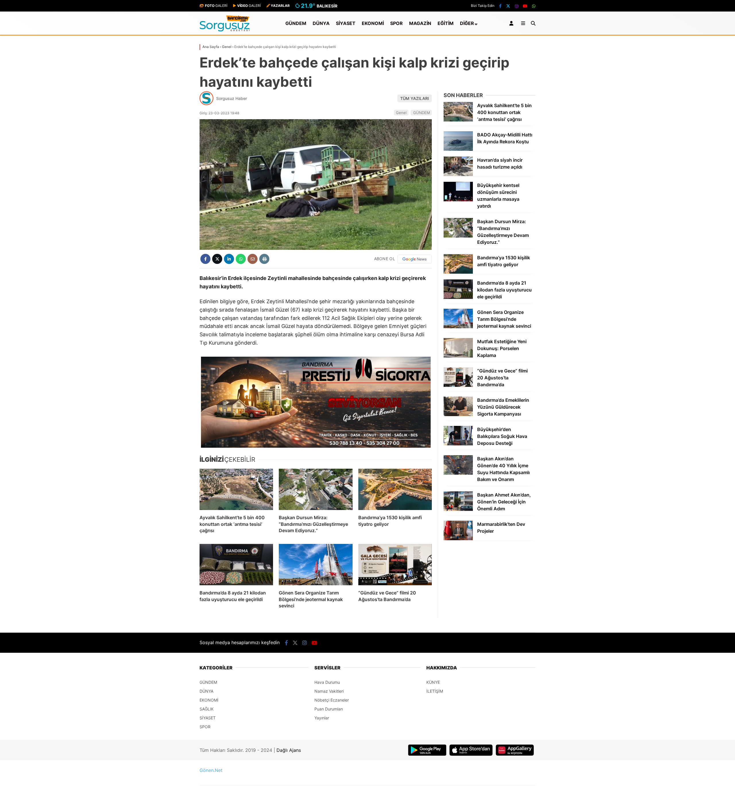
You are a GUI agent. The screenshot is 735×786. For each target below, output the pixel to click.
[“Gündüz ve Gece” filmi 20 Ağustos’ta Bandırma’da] (395, 564)
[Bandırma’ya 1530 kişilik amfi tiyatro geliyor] (395, 489)
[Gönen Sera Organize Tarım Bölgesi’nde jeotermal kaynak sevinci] (315, 564)
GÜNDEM (295, 23)
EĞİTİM (446, 23)
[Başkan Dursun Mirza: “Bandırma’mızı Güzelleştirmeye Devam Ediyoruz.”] (315, 489)
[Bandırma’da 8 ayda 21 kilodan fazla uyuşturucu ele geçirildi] (236, 564)
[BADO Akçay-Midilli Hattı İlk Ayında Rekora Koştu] (458, 149)
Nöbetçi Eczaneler (331, 700)
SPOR (396, 23)
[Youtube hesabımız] (525, 5)
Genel (401, 112)
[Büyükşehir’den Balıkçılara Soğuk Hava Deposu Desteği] (458, 443)
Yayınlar (321, 717)
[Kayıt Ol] (512, 23)
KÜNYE (433, 682)
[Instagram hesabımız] (516, 5)
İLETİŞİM (434, 691)
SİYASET (345, 23)
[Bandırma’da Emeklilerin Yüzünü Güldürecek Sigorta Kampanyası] (458, 414)
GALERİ (216, 5)
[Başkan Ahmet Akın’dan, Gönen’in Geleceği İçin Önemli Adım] (458, 509)
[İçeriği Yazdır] (264, 259)
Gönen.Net (211, 770)
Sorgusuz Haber (231, 98)
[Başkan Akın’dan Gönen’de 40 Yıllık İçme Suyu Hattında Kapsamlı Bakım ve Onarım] (458, 473)
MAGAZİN (420, 23)
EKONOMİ (373, 23)
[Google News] (414, 259)
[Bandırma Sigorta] (316, 402)
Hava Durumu (327, 682)
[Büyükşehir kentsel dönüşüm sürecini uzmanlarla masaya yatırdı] (458, 199)
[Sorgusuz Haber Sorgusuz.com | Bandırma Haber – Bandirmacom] (225, 30)
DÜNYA (321, 23)
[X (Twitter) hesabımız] (508, 5)
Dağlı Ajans (288, 750)
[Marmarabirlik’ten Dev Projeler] (458, 538)
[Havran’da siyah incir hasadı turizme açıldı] (458, 174)
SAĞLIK (207, 708)
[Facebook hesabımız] (500, 5)
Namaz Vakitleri (329, 691)
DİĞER (467, 23)
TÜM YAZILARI (414, 98)
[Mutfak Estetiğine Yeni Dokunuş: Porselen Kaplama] (458, 356)
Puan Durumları (328, 708)
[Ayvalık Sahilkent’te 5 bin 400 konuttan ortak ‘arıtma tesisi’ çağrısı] (236, 489)
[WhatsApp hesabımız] (533, 5)
